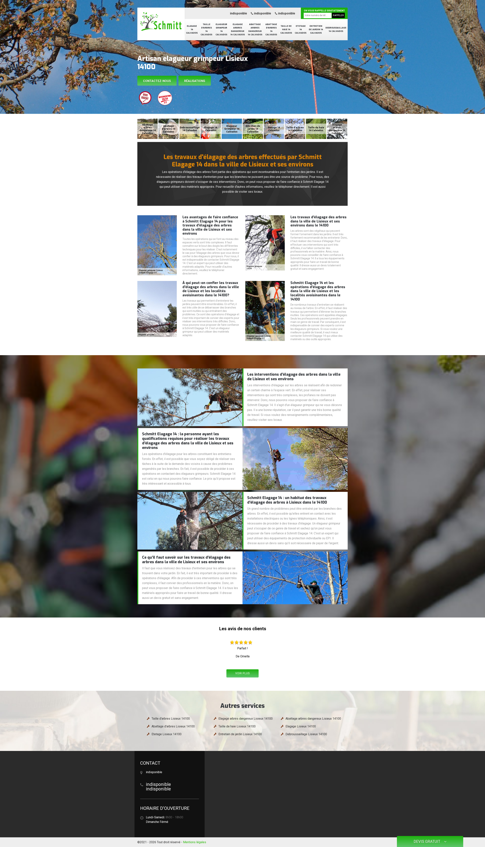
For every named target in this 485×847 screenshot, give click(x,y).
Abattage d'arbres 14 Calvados (271, 29)
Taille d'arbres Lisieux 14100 (171, 718)
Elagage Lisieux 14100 (301, 726)
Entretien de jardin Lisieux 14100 (240, 734)
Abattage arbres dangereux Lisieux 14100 (313, 718)
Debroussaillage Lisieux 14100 (306, 734)
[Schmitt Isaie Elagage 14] (161, 22)
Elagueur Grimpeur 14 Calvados (221, 29)
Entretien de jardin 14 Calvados (316, 29)
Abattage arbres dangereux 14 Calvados (255, 29)
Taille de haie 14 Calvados (286, 29)
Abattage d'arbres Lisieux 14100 (173, 726)
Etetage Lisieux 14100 (166, 734)
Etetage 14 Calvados (300, 29)
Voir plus (242, 673)
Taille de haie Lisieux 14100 (237, 726)
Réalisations (194, 81)
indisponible (238, 13)
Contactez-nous (157, 81)
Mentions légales (194, 842)
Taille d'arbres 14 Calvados (206, 29)
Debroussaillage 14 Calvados (335, 29)
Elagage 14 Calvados (192, 29)
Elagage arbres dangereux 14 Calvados (237, 29)
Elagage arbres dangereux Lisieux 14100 (245, 718)
